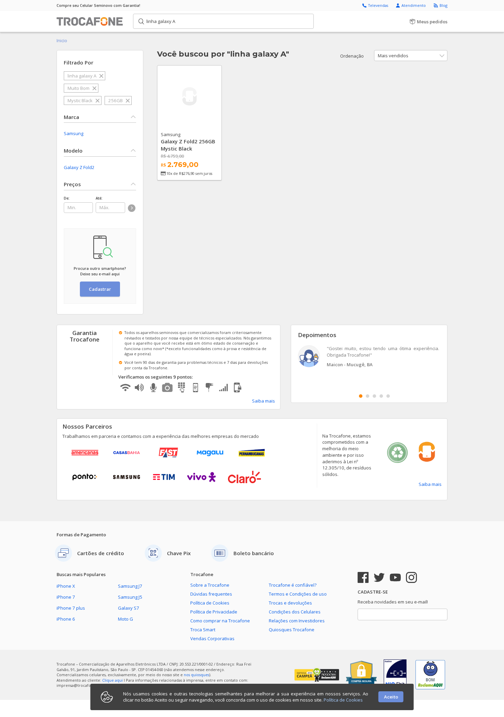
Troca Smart (202, 629)
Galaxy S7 (128, 608)
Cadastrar (100, 289)
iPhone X (66, 586)
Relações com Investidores (297, 621)
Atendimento (414, 5)
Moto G (125, 619)
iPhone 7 (66, 597)
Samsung (73, 133)
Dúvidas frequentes (211, 594)
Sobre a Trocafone (209, 585)
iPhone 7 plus (71, 608)
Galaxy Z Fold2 (79, 167)
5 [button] (388, 396)
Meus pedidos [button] (431, 22)
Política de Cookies (209, 603)
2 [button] (367, 396)
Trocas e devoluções (290, 603)
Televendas (378, 5)
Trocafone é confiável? (292, 585)
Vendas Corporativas (212, 638)
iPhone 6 (66, 619)
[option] (369, 357)
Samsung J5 (130, 597)
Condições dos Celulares (295, 612)
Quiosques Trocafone (291, 629)
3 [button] (374, 396)
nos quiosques (196, 674)
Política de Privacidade (213, 612)
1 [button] (360, 396)
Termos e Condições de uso (298, 594)
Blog (443, 5)
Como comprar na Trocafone (220, 621)
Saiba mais (263, 401)
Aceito (391, 697)
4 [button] (381, 396)
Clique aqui (112, 680)
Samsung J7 (130, 586)
